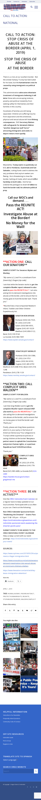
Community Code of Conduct (11, 722)
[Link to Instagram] (33, 787)
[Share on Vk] (27, 610)
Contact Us (16, 1)
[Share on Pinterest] (14, 610)
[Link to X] (30, 787)
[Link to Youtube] (36, 787)
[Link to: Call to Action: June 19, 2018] (29, 649)
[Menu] (35, 7)
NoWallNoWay (14, 594)
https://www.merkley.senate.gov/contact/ (19, 375)
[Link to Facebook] (27, 787)
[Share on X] (10, 610)
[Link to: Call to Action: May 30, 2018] (29, 666)
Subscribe (32, 1)
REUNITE (26, 596)
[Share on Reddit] (31, 610)
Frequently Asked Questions (11, 718)
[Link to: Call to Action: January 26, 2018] (11, 646)
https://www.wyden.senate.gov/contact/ (18, 340)
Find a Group (7, 741)
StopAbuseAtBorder (11, 599)
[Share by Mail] (36, 610)
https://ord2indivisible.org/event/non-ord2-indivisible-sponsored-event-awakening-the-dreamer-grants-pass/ (20, 523)
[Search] (30, 7)
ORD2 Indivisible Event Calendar (22, 499)
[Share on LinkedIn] (18, 610)
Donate (9, 1)
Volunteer (24, 1)
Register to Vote (8, 744)
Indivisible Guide (8, 737)
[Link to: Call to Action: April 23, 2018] (11, 632)
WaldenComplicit (28, 599)
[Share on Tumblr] (23, 610)
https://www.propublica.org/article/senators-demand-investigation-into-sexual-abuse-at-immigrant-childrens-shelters (21, 563)
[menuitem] (9, 1)
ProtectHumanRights (12, 596)
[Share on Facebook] (5, 610)
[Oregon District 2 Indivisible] (17, 7)
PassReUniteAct (27, 594)
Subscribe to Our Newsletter (11, 715)
